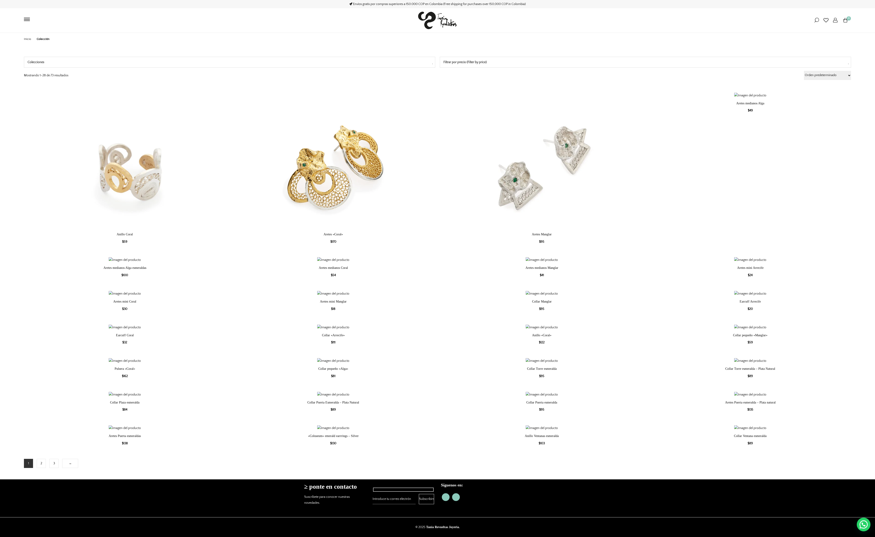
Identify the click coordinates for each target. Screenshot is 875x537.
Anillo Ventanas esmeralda (542, 436)
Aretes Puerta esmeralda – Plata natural (750, 402)
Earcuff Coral (125, 335)
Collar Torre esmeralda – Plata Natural (750, 368)
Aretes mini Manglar (333, 301)
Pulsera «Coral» (125, 368)
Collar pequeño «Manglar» (750, 335)
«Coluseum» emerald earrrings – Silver (333, 436)
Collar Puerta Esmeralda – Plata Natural (333, 402)
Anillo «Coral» (541, 335)
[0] (845, 20)
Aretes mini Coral (124, 301)
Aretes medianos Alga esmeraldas (124, 268)
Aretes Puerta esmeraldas (125, 436)
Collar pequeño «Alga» (333, 368)
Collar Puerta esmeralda (541, 402)
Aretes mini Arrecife (750, 268)
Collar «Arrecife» (333, 335)
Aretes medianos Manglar (541, 268)
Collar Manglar (542, 301)
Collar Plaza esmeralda (124, 402)
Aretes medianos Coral (333, 268)
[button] (863, 524)
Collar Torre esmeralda (542, 368)
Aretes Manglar (542, 234)
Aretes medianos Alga (750, 103)
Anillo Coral (125, 234)
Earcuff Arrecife (750, 301)
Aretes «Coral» (333, 234)
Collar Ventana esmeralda (750, 436)
